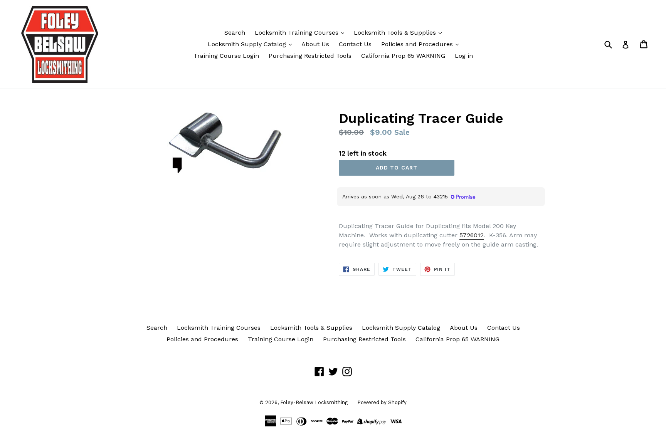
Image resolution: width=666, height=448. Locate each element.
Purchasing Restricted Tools (310, 55)
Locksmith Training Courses (297, 32)
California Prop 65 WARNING (403, 55)
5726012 (471, 235)
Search (234, 32)
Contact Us (355, 44)
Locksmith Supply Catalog (248, 44)
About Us (315, 44)
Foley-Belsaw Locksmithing (314, 402)
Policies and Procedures (418, 44)
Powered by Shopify (382, 402)
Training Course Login (226, 55)
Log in (464, 55)
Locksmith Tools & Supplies (396, 32)
